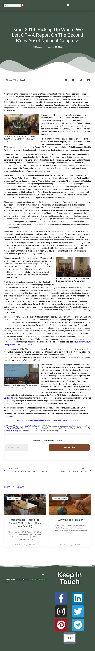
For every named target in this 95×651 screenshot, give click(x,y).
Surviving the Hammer (70, 520)
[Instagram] (61, 611)
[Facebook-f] (61, 598)
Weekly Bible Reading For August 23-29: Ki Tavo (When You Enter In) (25, 523)
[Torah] (69, 638)
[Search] (22, 5)
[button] (68, 5)
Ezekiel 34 (8, 398)
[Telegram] (78, 625)
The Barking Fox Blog (33, 426)
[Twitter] (78, 611)
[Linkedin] (78, 598)
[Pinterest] (61, 625)
